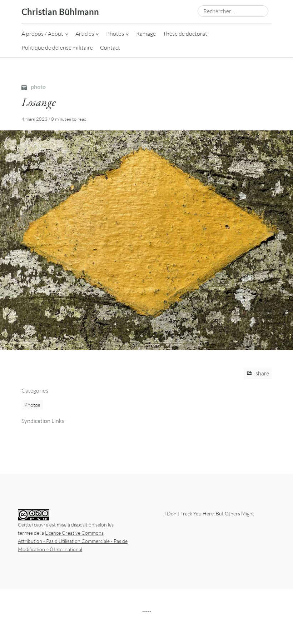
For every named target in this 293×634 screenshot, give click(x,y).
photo (38, 86)
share (261, 373)
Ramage (146, 33)
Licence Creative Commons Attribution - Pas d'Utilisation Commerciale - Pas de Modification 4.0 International (73, 541)
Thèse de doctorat (185, 33)
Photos (115, 33)
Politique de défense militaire (57, 47)
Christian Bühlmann (60, 11)
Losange (38, 102)
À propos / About (42, 33)
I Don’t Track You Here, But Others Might (209, 513)
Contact (110, 47)
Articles (84, 33)
